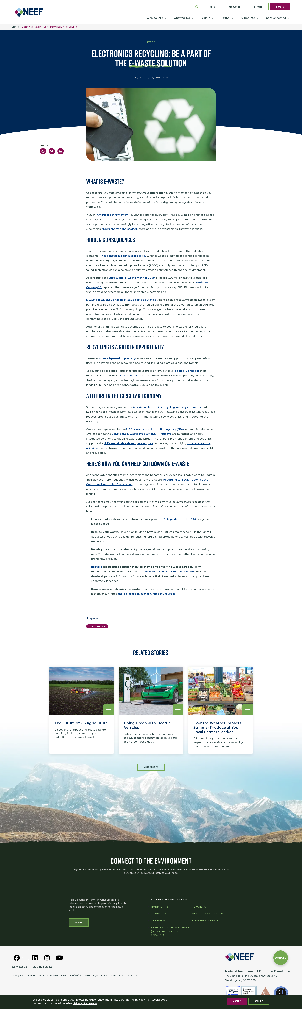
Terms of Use (116, 975)
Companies (159, 913)
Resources (234, 6)
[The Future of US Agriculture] (81, 710)
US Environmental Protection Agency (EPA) (155, 429)
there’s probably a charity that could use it (146, 593)
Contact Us (19, 966)
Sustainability (97, 626)
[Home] (30, 12)
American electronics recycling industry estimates (167, 407)
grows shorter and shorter (119, 228)
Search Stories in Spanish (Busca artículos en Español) (170, 931)
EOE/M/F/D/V (76, 975)
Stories (258, 6)
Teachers (199, 906)
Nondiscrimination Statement (52, 975)
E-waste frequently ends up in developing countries (121, 299)
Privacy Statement (85, 1003)
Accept (237, 1001)
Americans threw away (112, 214)
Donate (280, 6)
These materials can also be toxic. (123, 255)
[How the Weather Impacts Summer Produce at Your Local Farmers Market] (220, 710)
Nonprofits (159, 906)
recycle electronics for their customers (168, 571)
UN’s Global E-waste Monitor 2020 (132, 277)
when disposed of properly (117, 358)
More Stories (151, 767)
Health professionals (208, 913)
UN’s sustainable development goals (128, 443)
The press (158, 920)
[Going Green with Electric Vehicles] (151, 710)
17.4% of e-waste (129, 375)
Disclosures (131, 975)
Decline (259, 1001)
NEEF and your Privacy (96, 975)
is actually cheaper (186, 370)
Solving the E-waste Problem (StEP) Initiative (141, 433)
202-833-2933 (42, 966)
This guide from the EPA (180, 519)
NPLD (212, 6)
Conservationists (205, 920)
